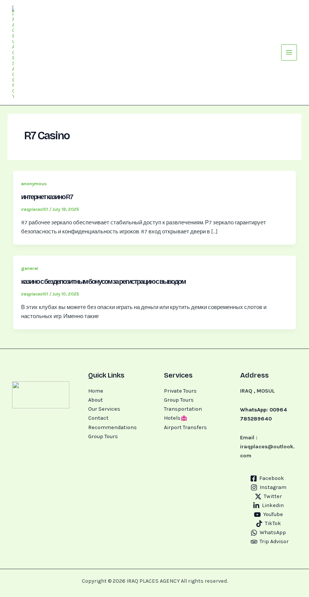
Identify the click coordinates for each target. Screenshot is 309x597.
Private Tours (180, 391)
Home (95, 391)
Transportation (183, 409)
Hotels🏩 (175, 418)
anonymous (34, 183)
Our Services (104, 409)
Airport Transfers (185, 427)
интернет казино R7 (47, 197)
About (95, 400)
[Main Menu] (289, 52)
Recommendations (112, 427)
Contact (98, 418)
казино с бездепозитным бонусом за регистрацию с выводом (103, 281)
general (29, 268)
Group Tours (103, 436)
